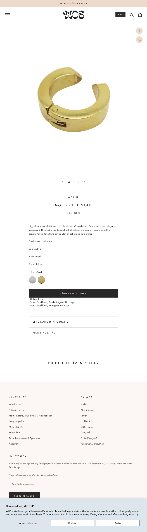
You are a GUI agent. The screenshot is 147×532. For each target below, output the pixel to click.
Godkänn (72, 523)
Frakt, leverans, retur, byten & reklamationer (30, 415)
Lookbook (85, 421)
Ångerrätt (13, 443)
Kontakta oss (15, 404)
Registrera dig (24, 495)
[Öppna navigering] (7, 14)
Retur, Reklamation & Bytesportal (24, 438)
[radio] (32, 280)
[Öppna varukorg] (140, 15)
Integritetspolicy (130, 514)
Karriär (84, 415)
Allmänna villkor (17, 410)
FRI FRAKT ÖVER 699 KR (73, 3)
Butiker (84, 404)
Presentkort (14, 432)
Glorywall (85, 432)
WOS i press (87, 427)
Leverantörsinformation (52, 321)
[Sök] (132, 15)
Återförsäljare (87, 410)
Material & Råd (16, 427)
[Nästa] (84, 182)
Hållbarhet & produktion (92, 443)
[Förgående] (62, 182)
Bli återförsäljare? (89, 438)
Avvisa (118, 523)
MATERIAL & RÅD (44, 332)
